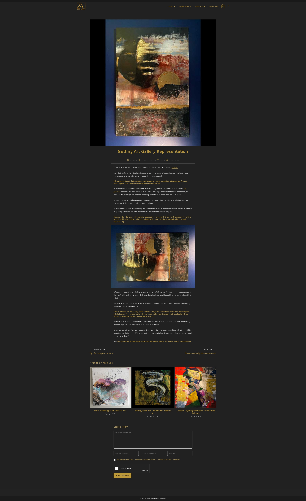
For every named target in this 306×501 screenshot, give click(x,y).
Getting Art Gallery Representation (178, 341)
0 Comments (174, 160)
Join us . (175, 167)
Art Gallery (125, 341)
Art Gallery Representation (140, 341)
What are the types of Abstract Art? (110, 410)
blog (161, 160)
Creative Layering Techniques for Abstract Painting (196, 412)
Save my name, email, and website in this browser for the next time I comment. (148, 459)
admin (132, 160)
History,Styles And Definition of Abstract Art (153, 412)
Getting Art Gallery (157, 341)
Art (118, 341)
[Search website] (228, 6)
